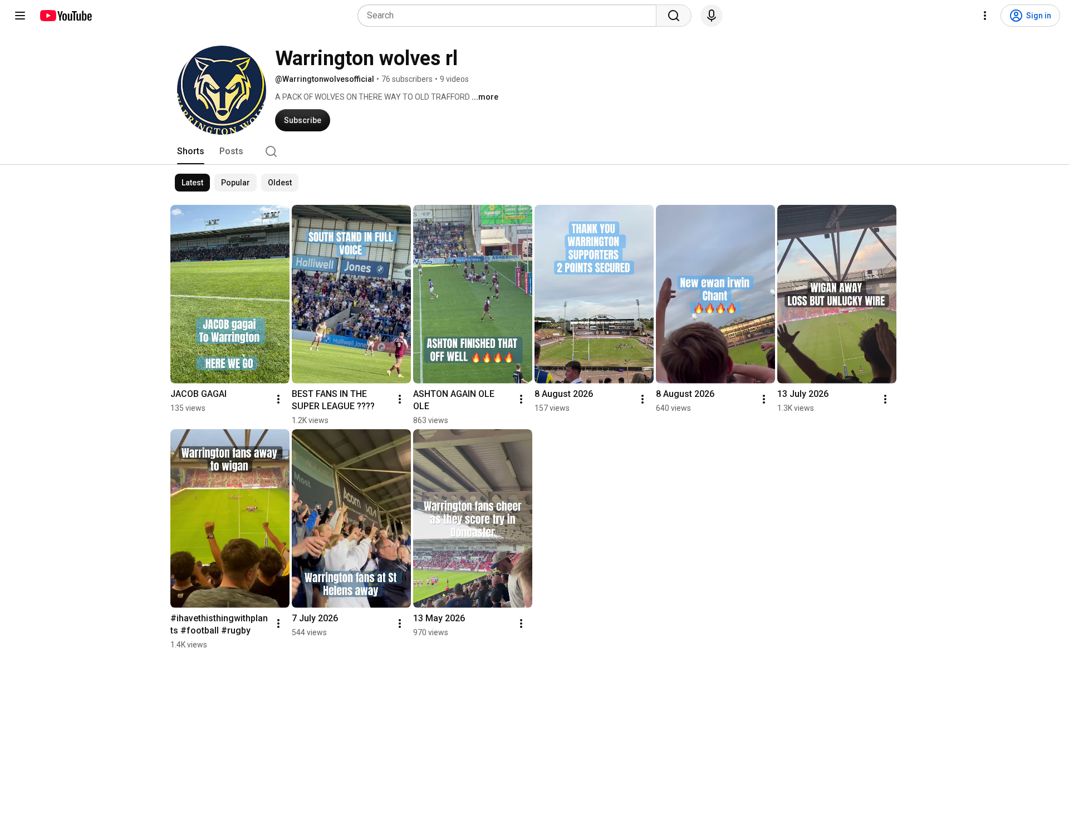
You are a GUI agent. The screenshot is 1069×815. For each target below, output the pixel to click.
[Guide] (20, 15)
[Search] (674, 15)
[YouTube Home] (65, 15)
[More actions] (278, 399)
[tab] (190, 151)
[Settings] (985, 15)
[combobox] (510, 15)
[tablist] (534, 151)
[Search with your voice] (711, 15)
